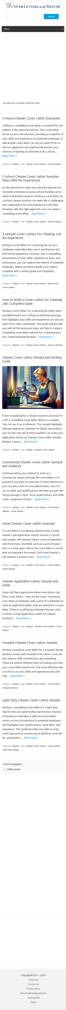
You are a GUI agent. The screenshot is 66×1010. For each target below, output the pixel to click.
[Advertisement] (33, 68)
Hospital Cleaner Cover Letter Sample (29, 642)
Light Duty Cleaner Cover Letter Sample (31, 700)
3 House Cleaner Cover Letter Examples (31, 118)
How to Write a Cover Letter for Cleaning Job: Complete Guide (32, 301)
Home (33, 1002)
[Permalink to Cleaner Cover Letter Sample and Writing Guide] (33, 408)
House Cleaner (54, 164)
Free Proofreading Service (33, 993)
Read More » (9, 155)
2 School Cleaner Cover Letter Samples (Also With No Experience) (30, 178)
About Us (33, 980)
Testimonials (33, 997)
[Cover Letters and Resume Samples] (33, 7)
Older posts (12, 769)
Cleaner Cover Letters (36, 164)
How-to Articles (55, 345)
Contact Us (33, 984)
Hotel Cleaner (9, 569)
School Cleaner (55, 221)
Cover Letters (17, 511)
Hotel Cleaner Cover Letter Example (28, 523)
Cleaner (15, 164)
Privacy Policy (33, 988)
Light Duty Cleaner (11, 750)
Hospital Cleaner (10, 688)
